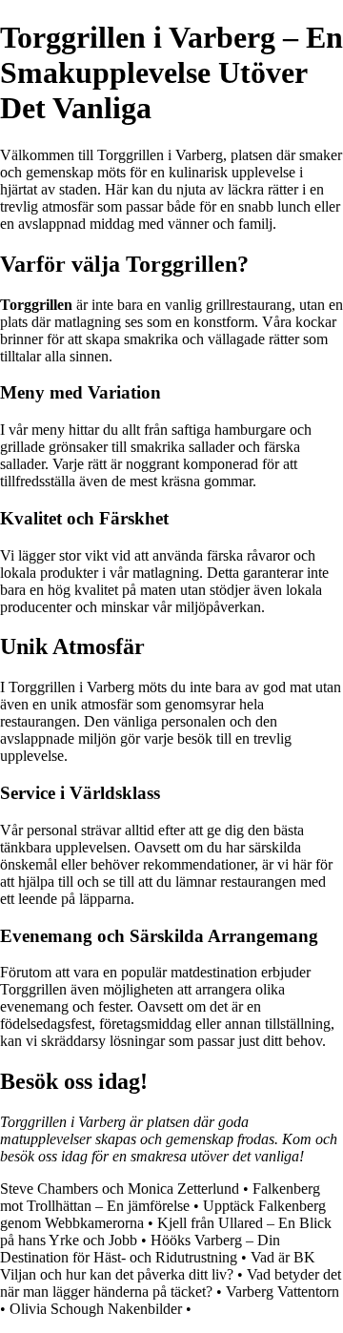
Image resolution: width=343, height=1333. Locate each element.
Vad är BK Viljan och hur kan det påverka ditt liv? (157, 1265)
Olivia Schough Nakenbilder (96, 1309)
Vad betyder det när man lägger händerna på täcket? (170, 1283)
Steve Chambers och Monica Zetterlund (119, 1188)
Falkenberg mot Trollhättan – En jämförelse (160, 1197)
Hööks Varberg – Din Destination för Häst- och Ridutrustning (140, 1248)
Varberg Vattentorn (282, 1291)
